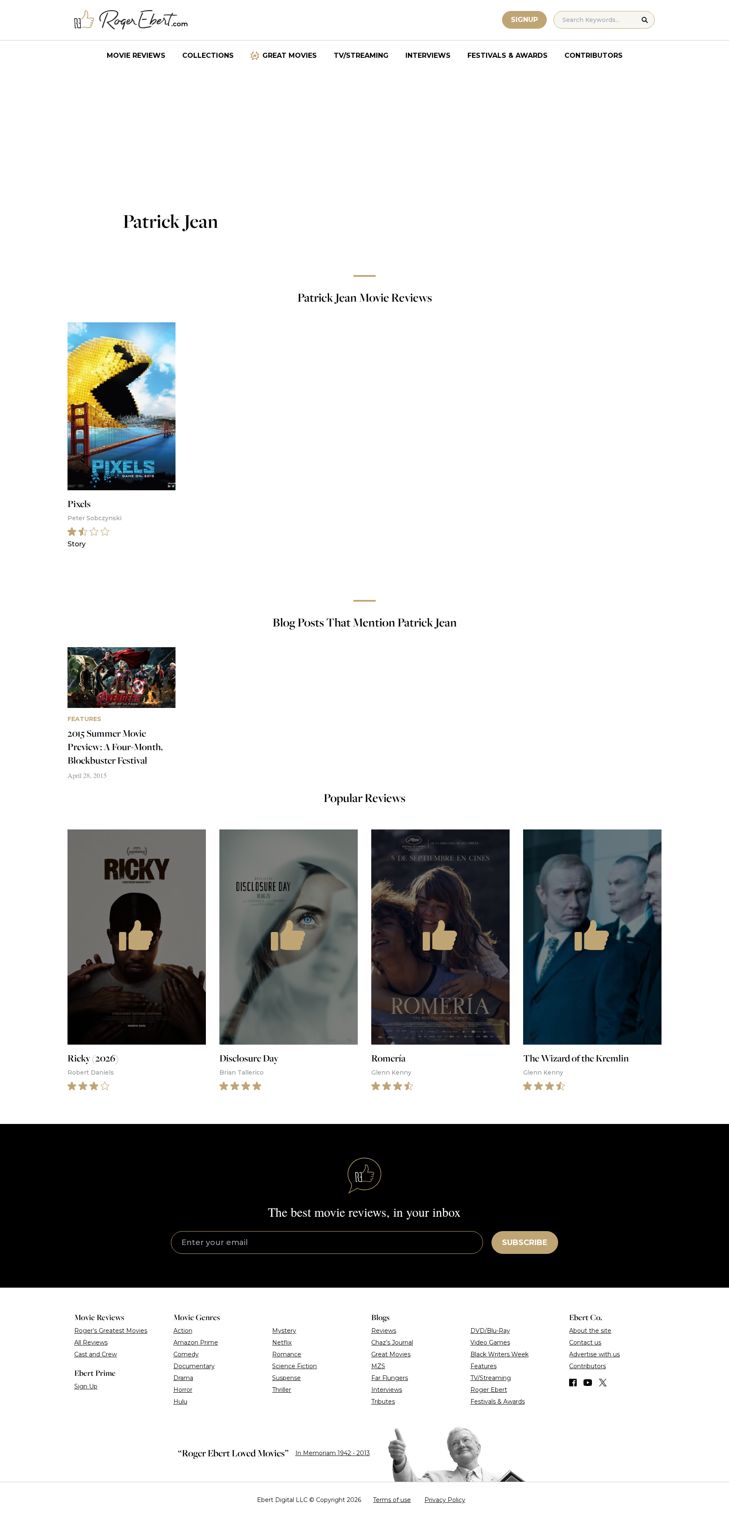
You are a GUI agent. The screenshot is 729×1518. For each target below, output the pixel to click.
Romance (286, 1354)
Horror (182, 1390)
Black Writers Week (499, 1354)
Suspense (286, 1378)
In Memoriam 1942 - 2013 (332, 1453)
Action (182, 1330)
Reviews (383, 1330)
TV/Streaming (361, 55)
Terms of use (392, 1500)
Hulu (180, 1401)
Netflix (282, 1342)
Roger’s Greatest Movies (110, 1330)
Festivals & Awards (507, 55)
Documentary (194, 1366)
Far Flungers (389, 1378)
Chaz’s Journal (392, 1342)
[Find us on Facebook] (573, 1382)
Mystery (284, 1330)
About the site (590, 1330)
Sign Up (85, 1386)
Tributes (383, 1401)
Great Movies (289, 55)
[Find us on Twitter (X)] (603, 1382)
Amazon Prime (195, 1342)
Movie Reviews (136, 55)
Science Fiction (294, 1366)
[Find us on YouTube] (587, 1382)
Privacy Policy (444, 1500)
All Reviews (91, 1342)
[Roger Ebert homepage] (131, 20)
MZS (378, 1366)
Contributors (593, 55)
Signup (524, 20)
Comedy (186, 1354)
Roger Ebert (488, 1390)
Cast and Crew (95, 1354)
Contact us (585, 1342)
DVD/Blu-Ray (490, 1330)
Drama (183, 1378)
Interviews (428, 55)
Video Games (490, 1342)
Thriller (281, 1390)
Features (483, 1366)
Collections (208, 55)
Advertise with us (594, 1354)
